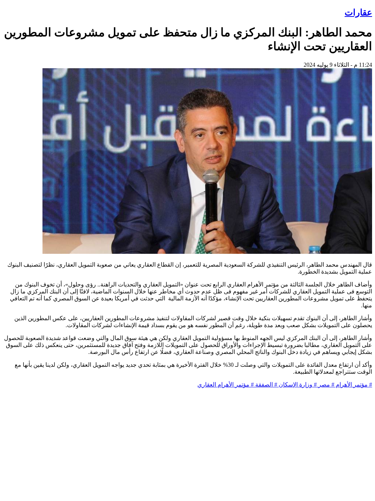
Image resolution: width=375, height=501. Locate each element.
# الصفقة (265, 384)
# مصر (325, 384)
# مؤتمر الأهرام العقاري (225, 384)
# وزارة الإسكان (297, 384)
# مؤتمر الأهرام (353, 384)
